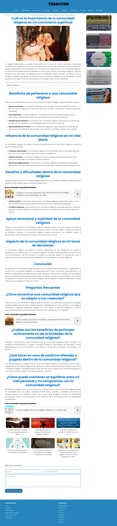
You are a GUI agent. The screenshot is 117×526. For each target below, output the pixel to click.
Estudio (90, 10)
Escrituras (46, 10)
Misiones (64, 10)
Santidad (56, 10)
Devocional (36, 10)
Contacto (99, 10)
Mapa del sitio (9, 510)
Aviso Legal (8, 517)
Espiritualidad (25, 10)
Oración (82, 10)
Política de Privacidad (11, 513)
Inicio (16, 10)
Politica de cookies (11, 515)
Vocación (73, 10)
